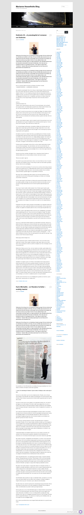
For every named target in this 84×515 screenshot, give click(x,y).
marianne (58, 340)
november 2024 (59, 79)
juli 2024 (58, 83)
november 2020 (59, 139)
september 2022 (59, 110)
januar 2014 (59, 230)
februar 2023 (59, 104)
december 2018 (59, 165)
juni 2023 (58, 99)
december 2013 (59, 232)
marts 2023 (59, 103)
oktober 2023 (59, 93)
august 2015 (59, 209)
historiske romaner (60, 292)
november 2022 (59, 108)
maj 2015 (58, 212)
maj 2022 (58, 116)
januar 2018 (59, 177)
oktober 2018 (59, 166)
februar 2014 (59, 229)
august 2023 (59, 96)
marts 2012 (59, 259)
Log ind (58, 316)
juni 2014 (58, 224)
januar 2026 (59, 61)
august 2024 (59, 82)
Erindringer (62, 330)
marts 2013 (59, 243)
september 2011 (59, 267)
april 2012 (58, 258)
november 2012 (59, 249)
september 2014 (59, 221)
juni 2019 (58, 161)
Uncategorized (21, 504)
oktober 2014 (59, 220)
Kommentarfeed (60, 319)
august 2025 (59, 67)
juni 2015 (58, 211)
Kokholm (20, 281)
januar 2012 (59, 262)
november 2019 (59, 155)
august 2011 (59, 268)
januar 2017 (59, 189)
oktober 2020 (59, 140)
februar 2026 (59, 60)
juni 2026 (58, 54)
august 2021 (59, 127)
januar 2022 (59, 121)
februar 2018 (59, 176)
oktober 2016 (59, 192)
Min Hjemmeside (31, 26)
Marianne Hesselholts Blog (27, 6)
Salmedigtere (59, 305)
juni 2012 (58, 255)
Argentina (58, 277)
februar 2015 (59, 216)
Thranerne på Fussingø (61, 310)
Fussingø (58, 291)
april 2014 (58, 226)
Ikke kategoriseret (60, 295)
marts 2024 (59, 88)
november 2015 (59, 206)
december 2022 (59, 106)
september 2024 (59, 80)
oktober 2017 (59, 179)
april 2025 (58, 73)
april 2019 (58, 162)
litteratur (58, 299)
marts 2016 (59, 200)
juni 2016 (58, 196)
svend (58, 324)
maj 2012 (58, 256)
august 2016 (59, 195)
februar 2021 (59, 135)
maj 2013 (58, 241)
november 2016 (59, 191)
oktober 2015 (59, 207)
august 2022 (59, 112)
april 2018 (58, 173)
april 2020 (58, 148)
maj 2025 (58, 71)
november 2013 (59, 233)
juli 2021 (58, 129)
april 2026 (58, 57)
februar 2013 (59, 245)
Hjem (17, 26)
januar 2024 (59, 91)
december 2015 (59, 204)
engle (58, 287)
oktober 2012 (59, 250)
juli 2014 (58, 222)
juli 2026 (58, 53)
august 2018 (59, 168)
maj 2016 (58, 198)
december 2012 (59, 247)
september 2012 (59, 251)
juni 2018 (58, 170)
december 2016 (59, 190)
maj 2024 (58, 86)
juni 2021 (58, 130)
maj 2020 (58, 147)
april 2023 (58, 101)
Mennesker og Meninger (61, 300)
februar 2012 (59, 260)
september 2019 (59, 157)
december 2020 (59, 138)
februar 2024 (59, 89)
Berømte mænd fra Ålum (61, 278)
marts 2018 (59, 174)
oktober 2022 (59, 109)
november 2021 (59, 123)
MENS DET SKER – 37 (61, 41)
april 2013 (58, 242)
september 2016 (59, 194)
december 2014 (59, 219)
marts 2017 (59, 186)
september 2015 (59, 208)
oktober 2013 (59, 234)
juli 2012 (58, 254)
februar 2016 (59, 202)
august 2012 (59, 252)
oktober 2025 (59, 65)
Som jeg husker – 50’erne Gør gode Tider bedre (44, 26)
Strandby (58, 309)
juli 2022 (58, 113)
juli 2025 (58, 69)
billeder (58, 279)
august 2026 (59, 52)
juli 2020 (58, 144)
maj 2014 (58, 225)
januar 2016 (59, 203)
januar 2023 (59, 105)
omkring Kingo (59, 304)
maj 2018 (58, 172)
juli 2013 (58, 238)
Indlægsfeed (59, 318)
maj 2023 (58, 100)
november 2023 (59, 92)
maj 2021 (58, 131)
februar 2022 (59, 119)
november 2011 (59, 264)
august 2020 (59, 143)
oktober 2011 (59, 265)
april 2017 (58, 185)
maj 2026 (58, 56)
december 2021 (59, 122)
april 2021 (58, 133)
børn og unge (59, 280)
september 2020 (59, 142)
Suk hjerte (63, 340)
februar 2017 (59, 187)
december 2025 (59, 62)
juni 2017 (58, 183)
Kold (57, 297)
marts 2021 (59, 134)
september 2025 (59, 66)
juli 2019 (58, 160)
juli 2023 (58, 97)
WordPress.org (59, 320)
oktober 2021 (59, 125)
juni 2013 (58, 239)
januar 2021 (59, 136)
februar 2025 (59, 75)
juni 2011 (58, 271)
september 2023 (59, 95)
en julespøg (59, 286)
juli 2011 (58, 269)
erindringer (59, 288)
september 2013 (59, 235)
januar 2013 (59, 246)
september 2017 (59, 181)
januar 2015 (59, 217)
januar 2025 (59, 76)
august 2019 (59, 159)
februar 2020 (59, 151)
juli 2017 (58, 182)
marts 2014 (59, 228)
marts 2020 (59, 149)
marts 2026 (59, 58)
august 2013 (59, 237)
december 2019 (59, 153)
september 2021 (59, 126)
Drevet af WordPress (42, 510)
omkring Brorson (60, 301)
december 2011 (59, 263)
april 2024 (58, 87)
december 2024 (59, 78)
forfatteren (58, 290)
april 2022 (58, 117)
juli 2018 (58, 169)
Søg (57, 30)
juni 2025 (58, 70)
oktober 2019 (59, 156)
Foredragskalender (23, 26)
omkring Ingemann (60, 303)
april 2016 (58, 199)
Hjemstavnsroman (60, 293)
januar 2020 (59, 152)
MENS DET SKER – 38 (61, 39)
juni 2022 (58, 114)
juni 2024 (58, 84)
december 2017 (59, 178)
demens (58, 284)
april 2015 (58, 213)
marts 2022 (59, 118)
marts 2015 (59, 215)
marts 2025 (59, 74)
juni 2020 (58, 146)
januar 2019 (59, 164)
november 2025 (59, 63)
